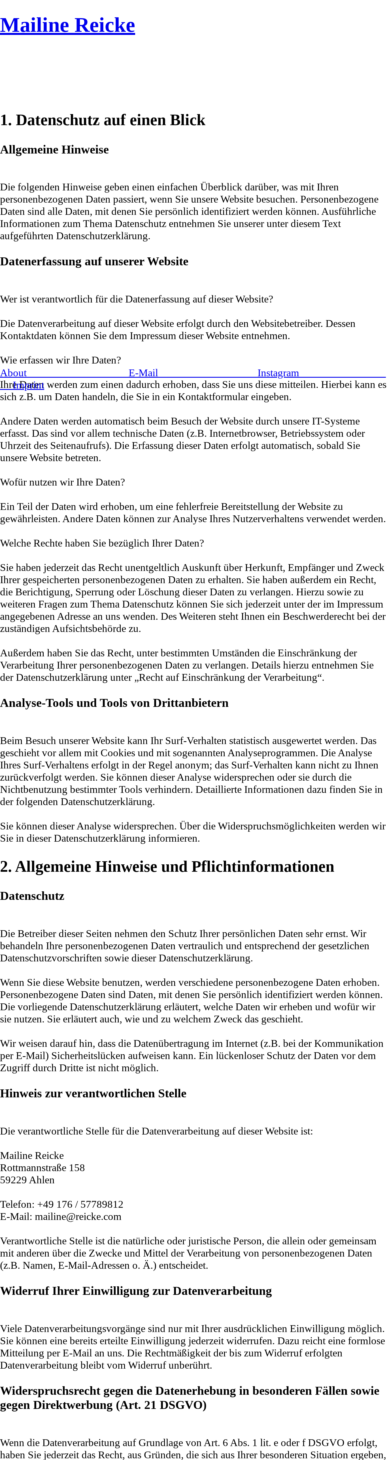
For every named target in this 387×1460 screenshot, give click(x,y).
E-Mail (193, 373)
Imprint (28, 385)
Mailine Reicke (67, 24)
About (64, 373)
